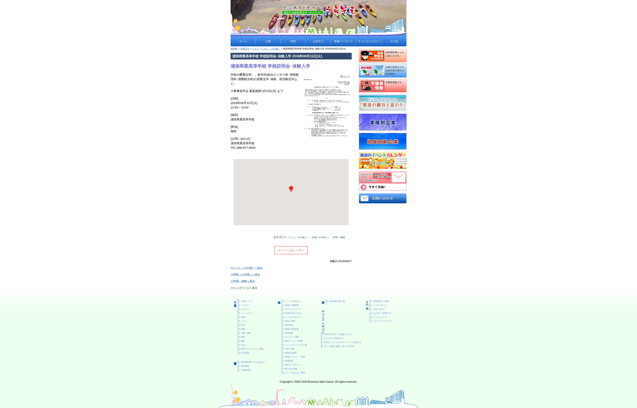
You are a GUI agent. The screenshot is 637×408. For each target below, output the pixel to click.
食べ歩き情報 (291, 369)
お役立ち (318, 41)
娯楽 (243, 317)
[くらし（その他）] (298, 237)
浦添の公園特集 (292, 305)
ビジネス (245, 309)
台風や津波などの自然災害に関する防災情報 (394, 70)
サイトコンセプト (368, 41)
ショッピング (247, 313)
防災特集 (289, 325)
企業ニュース (247, 301)
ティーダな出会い (293, 301)
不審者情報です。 (394, 82)
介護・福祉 (246, 333)
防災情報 (245, 353)
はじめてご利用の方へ (334, 338)
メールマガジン (380, 305)
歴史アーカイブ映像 (294, 341)
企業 (268, 41)
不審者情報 (246, 370)
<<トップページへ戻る (244, 287)
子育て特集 (290, 349)
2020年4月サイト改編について (338, 334)
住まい (244, 345)
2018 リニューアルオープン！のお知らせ (342, 342)
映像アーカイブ (343, 41)
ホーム (243, 41)
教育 (243, 337)
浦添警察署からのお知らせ (253, 362)
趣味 (243, 341)
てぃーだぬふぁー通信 (295, 373)
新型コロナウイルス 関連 (252, 349)
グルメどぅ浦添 (292, 337)
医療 (243, 329)
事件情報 (245, 366)
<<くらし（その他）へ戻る (247, 267)
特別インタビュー (293, 365)
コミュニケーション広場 (296, 345)
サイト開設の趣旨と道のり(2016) (339, 346)
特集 (293, 41)
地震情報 (289, 361)
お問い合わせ (379, 309)
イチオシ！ (246, 305)
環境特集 (289, 333)
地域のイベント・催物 (295, 357)
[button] (291, 189)
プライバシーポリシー (383, 321)
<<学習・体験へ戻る (243, 281)
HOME (234, 49)
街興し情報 (290, 321)
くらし (255, 49)
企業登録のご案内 (381, 301)
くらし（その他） (271, 49)
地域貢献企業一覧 (337, 301)
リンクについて (380, 317)
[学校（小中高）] (320, 237)
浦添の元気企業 (292, 329)
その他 (394, 41)
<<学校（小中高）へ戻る (245, 274)
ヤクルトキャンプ (293, 309)
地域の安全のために (294, 313)
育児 (243, 325)
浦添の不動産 (291, 353)
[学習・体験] (339, 237)
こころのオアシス (293, 317)
